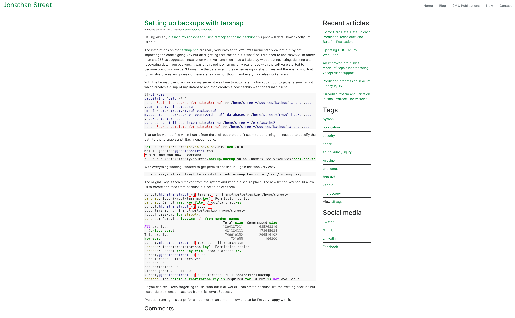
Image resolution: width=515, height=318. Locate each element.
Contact (506, 6)
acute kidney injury (337, 152)
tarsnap (196, 29)
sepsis (327, 144)
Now (489, 6)
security (329, 136)
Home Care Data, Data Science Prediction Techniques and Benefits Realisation (346, 37)
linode (204, 29)
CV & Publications (466, 6)
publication (331, 127)
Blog (444, 5)
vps (210, 29)
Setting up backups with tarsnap (194, 23)
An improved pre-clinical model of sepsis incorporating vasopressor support (346, 68)
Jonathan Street (27, 5)
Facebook (330, 247)
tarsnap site (189, 50)
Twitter (328, 222)
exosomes (330, 169)
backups (187, 29)
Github (328, 230)
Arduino (329, 160)
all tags (336, 202)
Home (428, 6)
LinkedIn (329, 238)
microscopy (332, 193)
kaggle (328, 185)
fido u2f (329, 177)
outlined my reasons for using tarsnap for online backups (211, 37)
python (328, 119)
